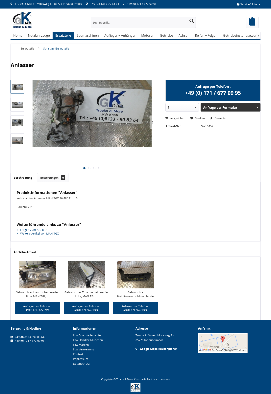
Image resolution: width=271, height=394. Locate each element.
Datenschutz (81, 363)
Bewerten (220, 118)
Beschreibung (23, 177)
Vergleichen (177, 118)
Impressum (80, 359)
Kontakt (78, 354)
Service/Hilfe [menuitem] (248, 4)
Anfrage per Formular (220, 107)
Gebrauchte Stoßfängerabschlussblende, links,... (135, 294)
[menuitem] (85, 4)
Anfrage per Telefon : (37, 308)
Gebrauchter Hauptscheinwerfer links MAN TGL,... (37, 294)
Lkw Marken (81, 345)
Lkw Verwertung (83, 349)
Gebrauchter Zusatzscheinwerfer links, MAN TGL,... (86, 294)
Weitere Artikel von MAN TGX (39, 233)
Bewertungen (52, 177)
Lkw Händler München (88, 340)
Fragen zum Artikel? (32, 230)
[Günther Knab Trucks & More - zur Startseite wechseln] (22, 20)
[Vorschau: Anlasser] (17, 87)
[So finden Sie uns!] (229, 343)
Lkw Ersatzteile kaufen (88, 335)
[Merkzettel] (252, 22)
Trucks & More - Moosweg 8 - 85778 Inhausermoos (48, 4)
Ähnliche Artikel (25, 252)
